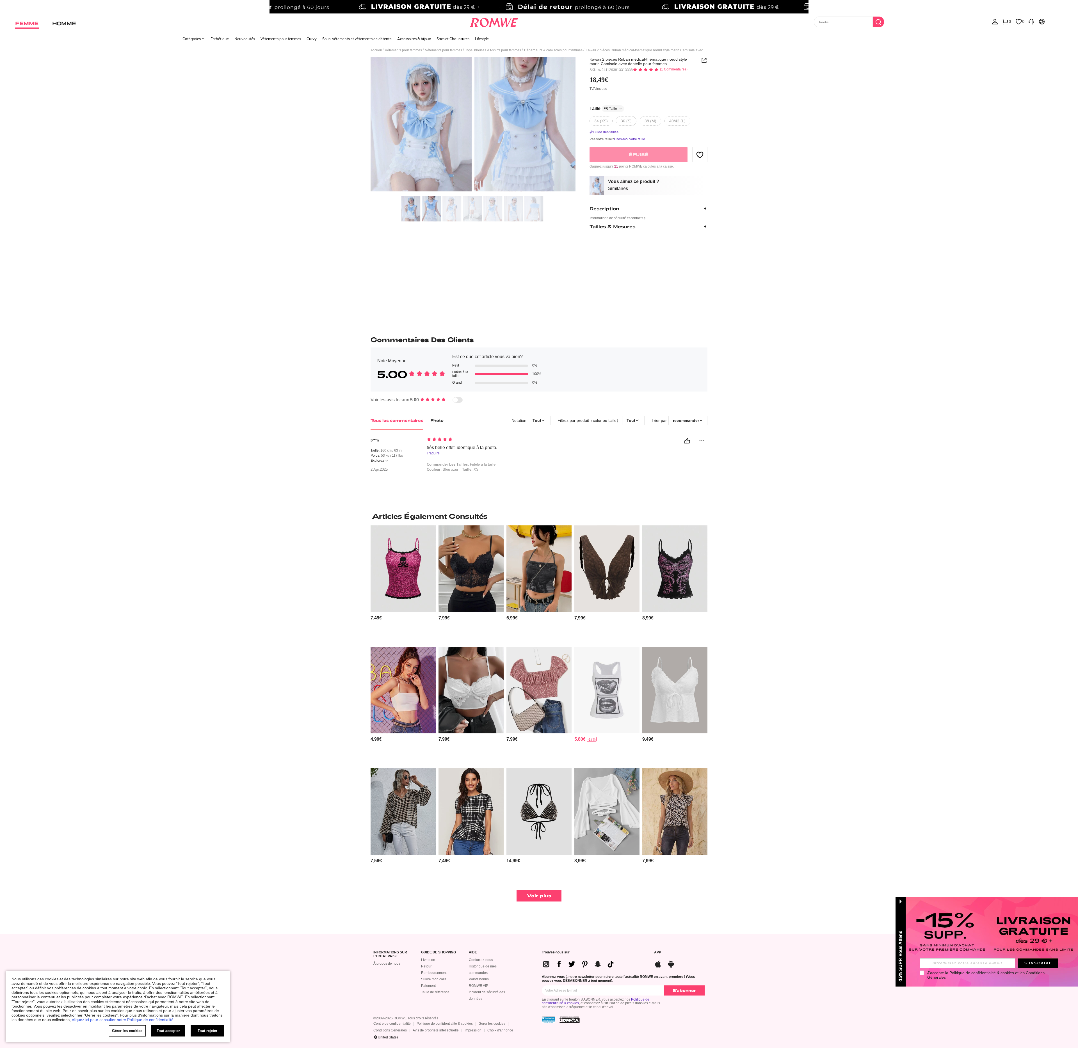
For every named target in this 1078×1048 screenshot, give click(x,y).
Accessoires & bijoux (414, 38)
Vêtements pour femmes (281, 38)
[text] (474, 440)
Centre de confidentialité (392, 1024)
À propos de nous (386, 963)
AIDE (473, 952)
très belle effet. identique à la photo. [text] (462, 447)
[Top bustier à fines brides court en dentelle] (471, 568)
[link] (539, 6)
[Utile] (687, 441)
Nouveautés (244, 38)
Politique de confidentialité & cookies (445, 1024)
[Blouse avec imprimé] (674, 811)
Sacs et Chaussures (453, 38)
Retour (426, 966)
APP (657, 952)
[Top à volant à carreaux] (471, 811)
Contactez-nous (481, 960)
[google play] (671, 963)
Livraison (428, 960)
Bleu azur (442, 469)
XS (470, 469)
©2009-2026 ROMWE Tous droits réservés (405, 1018)
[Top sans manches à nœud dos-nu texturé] (607, 568)
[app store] (658, 963)
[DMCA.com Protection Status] (569, 1020)
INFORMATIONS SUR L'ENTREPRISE (390, 954)
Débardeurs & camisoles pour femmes (553, 50)
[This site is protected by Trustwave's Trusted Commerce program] (548, 1020)
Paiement (428, 986)
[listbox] (995, 21)
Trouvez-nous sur (556, 952)
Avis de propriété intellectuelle (436, 1030)
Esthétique (220, 38)
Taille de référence (435, 992)
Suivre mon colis (433, 979)
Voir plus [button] (539, 895)
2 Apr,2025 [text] (379, 470)
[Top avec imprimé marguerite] (539, 690)
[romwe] (493, 21)
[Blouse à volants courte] (607, 811)
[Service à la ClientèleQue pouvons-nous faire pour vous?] (1031, 21)
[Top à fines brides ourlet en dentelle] (471, 690)
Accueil (376, 50)
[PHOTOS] (473, 125)
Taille (603, 108)
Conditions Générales (390, 1030)
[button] (699, 154)
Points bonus (479, 979)
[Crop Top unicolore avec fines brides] (403, 690)
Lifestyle (482, 38)
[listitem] (403, 583)
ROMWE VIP (478, 986)
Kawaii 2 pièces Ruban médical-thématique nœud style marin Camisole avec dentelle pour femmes (638, 61)
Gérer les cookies (492, 1024)
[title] (539, 516)
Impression (473, 1030)
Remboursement (434, 973)
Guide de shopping (438, 952)
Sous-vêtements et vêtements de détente (357, 38)
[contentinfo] (376, 618)
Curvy (312, 38)
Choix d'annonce (500, 1030)
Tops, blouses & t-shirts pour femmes (493, 50)
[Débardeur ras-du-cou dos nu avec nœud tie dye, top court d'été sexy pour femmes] (539, 568)
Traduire (433, 453)
